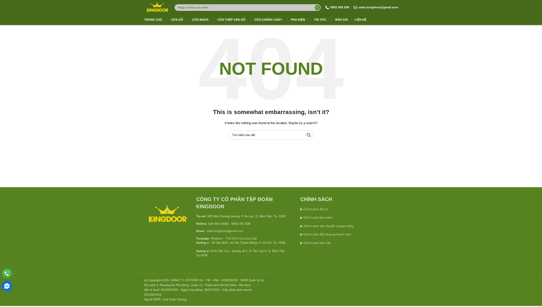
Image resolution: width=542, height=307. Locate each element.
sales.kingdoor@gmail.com (225, 231)
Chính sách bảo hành (317, 217)
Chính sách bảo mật (317, 243)
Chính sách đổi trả (315, 209)
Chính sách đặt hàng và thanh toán (327, 234)
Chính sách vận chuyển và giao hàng (328, 226)
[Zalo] (7, 286)
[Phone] (7, 273)
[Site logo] (157, 7)
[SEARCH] (317, 7)
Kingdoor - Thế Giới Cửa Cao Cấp (234, 238)
